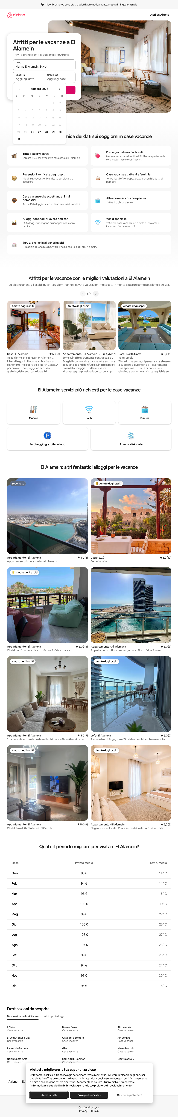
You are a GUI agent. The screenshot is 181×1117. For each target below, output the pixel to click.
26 (32, 132)
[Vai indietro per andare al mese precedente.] (19, 89)
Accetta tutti (49, 1095)
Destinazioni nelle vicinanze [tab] (23, 1016)
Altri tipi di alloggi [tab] (54, 1016)
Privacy (83, 1111)
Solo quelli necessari (89, 1095)
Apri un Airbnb (159, 15)
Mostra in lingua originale (122, 4)
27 (39, 132)
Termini (95, 1111)
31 (18, 139)
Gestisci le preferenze (129, 1095)
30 (60, 132)
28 (46, 132)
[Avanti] (96, 294)
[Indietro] (83, 294)
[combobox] (44, 66)
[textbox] (28, 79)
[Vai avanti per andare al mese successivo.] (60, 89)
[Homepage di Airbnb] (16, 14)
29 (53, 132)
